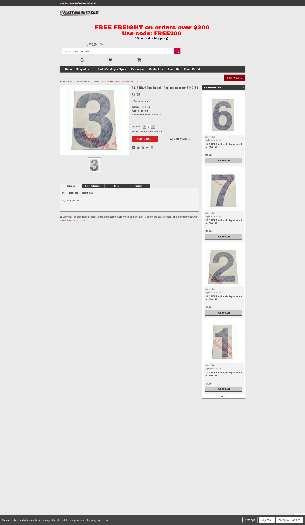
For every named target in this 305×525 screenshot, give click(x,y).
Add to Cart (224, 160)
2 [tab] (225, 396)
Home (68, 69)
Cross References (93, 186)
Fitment (115, 186)
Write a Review (140, 101)
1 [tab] (222, 396)
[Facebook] (133, 147)
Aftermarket (210, 137)
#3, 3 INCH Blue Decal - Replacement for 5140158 (122, 82)
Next (242, 88)
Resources (137, 69)
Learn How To (234, 77)
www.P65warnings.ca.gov (72, 220)
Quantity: (136, 126)
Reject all (266, 520)
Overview (71, 186)
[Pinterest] (152, 147)
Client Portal (192, 69)
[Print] (143, 147)
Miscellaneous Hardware (78, 82)
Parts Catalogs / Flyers (112, 69)
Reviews (138, 186)
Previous (240, 88)
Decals (96, 82)
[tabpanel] (224, 129)
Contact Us (156, 69)
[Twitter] (147, 147)
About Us (173, 69)
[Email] (138, 147)
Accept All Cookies (289, 520)
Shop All (81, 69)
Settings (250, 520)
